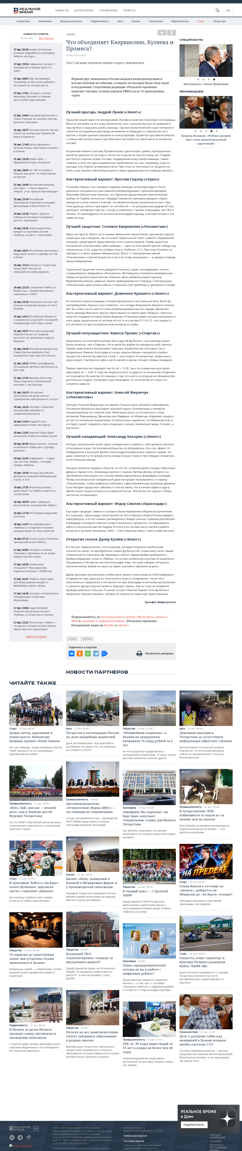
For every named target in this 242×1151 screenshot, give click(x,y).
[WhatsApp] (88, 653)
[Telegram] (96, 653)
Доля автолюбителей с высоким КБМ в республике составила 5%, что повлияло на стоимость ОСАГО (92, 741)
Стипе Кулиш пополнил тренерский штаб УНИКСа (36, 540)
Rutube (109, 625)
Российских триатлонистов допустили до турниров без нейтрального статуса (36, 396)
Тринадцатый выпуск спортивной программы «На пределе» (205, 895)
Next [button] (230, 60)
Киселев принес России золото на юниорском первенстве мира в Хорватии (36, 133)
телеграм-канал (112, 617)
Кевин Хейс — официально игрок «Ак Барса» (32, 160)
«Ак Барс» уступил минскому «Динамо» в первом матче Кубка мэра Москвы (32, 96)
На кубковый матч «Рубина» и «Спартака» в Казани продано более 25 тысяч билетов (34, 527)
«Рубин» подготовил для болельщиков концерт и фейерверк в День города (34, 582)
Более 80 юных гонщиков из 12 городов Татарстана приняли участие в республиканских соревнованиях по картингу (203, 970)
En (228, 10)
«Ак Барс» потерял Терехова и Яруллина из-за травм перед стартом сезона (34, 553)
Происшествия (188, 1032)
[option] (206, 60)
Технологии (156, 21)
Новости (62, 10)
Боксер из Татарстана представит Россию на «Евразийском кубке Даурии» (35, 268)
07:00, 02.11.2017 (76, 55)
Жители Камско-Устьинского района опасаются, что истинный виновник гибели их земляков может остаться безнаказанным (205, 745)
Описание (215, 1141)
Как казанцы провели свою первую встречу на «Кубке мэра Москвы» (34, 891)
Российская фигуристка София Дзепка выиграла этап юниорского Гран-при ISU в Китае (36, 352)
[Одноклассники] (171, 32)
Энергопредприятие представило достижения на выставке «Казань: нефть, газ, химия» (148, 1054)
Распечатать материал (159, 653)
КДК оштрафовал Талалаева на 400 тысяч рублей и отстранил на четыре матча (34, 82)
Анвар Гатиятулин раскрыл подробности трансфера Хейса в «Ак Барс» (34, 53)
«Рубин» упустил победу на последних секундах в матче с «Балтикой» (33, 217)
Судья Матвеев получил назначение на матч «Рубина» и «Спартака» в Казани (34, 611)
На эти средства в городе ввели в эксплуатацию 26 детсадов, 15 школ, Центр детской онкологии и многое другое (149, 745)
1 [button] (198, 79)
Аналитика (23, 21)
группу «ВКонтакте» (139, 617)
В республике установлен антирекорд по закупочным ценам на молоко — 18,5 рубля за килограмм (204, 821)
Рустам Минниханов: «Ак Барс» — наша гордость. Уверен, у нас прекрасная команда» (36, 188)
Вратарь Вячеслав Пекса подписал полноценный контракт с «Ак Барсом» (33, 381)
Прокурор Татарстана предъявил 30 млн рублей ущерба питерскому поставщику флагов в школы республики (91, 889)
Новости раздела (36, 636)
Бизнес (136, 21)
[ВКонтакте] (161, 32)
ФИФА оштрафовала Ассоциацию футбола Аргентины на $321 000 (36, 367)
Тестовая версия (134, 1141)
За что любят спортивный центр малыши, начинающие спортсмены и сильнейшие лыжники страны (35, 818)
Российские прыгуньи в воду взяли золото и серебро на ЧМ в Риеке (36, 254)
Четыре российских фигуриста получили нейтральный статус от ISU (35, 476)
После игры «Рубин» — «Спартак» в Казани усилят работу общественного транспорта (35, 626)
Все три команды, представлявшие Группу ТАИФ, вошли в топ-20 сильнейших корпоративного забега (35, 743)
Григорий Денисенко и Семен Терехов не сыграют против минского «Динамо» (35, 119)
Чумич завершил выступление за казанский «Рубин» (35, 503)
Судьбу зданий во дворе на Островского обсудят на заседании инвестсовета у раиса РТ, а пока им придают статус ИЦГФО (90, 966)
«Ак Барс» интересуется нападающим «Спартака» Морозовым (36, 597)
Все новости (46, 38)
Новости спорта (36, 34)
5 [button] (216, 131)
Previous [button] (182, 60)
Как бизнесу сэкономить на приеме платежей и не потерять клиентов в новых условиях (149, 824)
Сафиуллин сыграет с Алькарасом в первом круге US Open (34, 67)
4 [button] (214, 79)
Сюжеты (129, 10)
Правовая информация (217, 1136)
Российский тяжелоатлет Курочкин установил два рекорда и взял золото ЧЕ (34, 202)
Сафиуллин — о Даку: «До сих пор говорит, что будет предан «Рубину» (34, 462)
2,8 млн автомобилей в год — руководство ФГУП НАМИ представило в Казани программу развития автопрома (92, 814)
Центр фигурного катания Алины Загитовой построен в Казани (36, 148)
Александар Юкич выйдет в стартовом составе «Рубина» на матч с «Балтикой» (33, 232)
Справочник (108, 10)
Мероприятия (180, 21)
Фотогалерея (84, 10)
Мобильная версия (135, 1135)
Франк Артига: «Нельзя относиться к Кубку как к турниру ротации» (36, 447)
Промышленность (71, 21)
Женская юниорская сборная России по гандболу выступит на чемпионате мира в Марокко (34, 336)
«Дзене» (123, 625)
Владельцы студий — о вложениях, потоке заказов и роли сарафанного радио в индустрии (35, 964)
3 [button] (208, 79)
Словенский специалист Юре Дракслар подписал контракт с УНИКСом (32, 568)
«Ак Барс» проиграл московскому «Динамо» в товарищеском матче (34, 410)
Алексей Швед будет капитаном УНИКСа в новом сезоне (35, 434)
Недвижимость (100, 21)
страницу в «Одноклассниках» (103, 621)
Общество (219, 21)
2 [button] (203, 79)
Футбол (87, 638)
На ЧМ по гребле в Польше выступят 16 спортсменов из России (35, 173)
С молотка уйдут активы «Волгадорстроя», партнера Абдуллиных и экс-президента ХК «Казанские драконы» (35, 1039)
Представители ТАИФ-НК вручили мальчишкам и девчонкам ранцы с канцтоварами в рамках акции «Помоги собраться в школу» (147, 901)
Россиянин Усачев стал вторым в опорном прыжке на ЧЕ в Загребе (36, 305)
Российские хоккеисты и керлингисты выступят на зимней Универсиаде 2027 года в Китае (36, 320)
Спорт (201, 21)
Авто (120, 21)
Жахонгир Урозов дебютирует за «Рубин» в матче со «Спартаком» (35, 491)
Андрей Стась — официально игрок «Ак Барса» (32, 423)
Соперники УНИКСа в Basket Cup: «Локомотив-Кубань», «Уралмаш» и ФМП (35, 291)
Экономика (45, 21)
